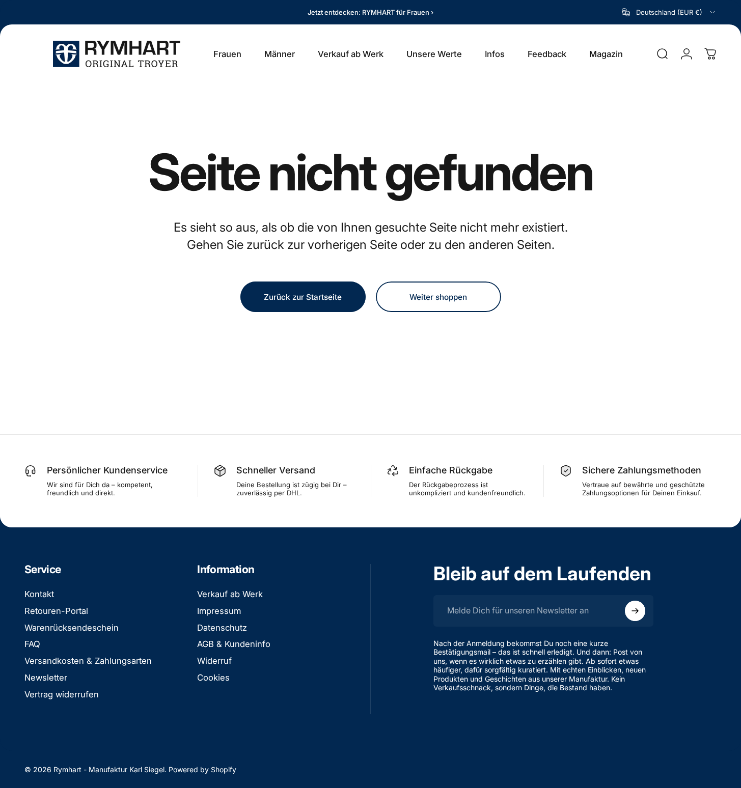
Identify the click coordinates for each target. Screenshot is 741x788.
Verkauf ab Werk (230, 594)
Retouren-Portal (56, 611)
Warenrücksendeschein (71, 628)
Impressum (219, 611)
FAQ (32, 644)
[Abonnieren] (635, 611)
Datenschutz (222, 628)
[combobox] (669, 12)
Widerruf (214, 661)
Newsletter (45, 677)
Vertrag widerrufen (61, 694)
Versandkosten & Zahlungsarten (88, 661)
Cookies (213, 677)
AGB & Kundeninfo (233, 644)
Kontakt (39, 594)
